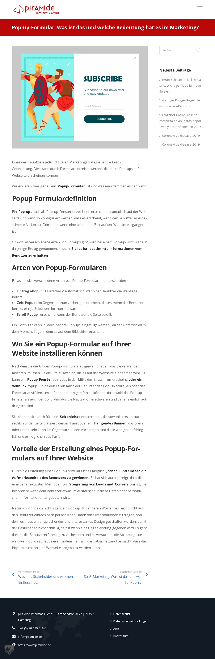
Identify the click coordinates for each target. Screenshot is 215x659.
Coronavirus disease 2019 (181, 135)
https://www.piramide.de (34, 645)
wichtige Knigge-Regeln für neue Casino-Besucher (180, 103)
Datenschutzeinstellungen (130, 621)
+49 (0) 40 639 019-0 (32, 628)
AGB (116, 629)
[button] (9, 649)
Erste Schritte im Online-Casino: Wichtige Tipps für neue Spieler (180, 85)
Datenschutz (121, 614)
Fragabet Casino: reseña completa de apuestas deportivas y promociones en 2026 (181, 121)
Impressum (120, 636)
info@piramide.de (30, 637)
